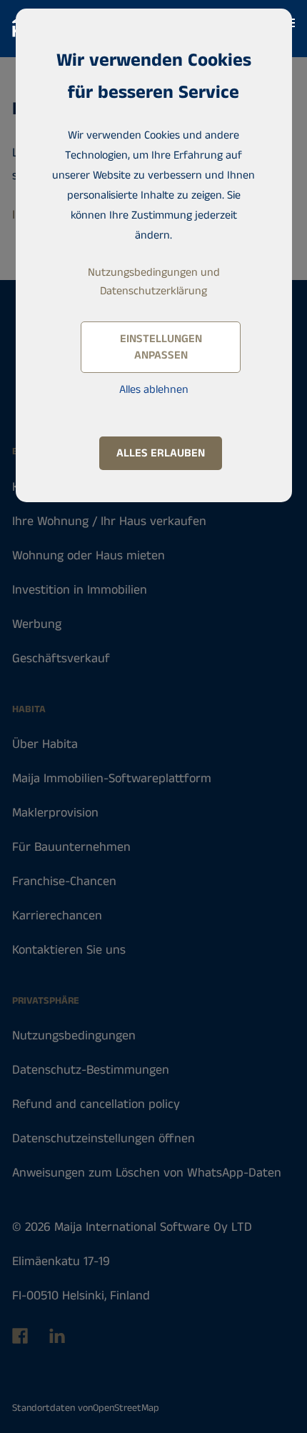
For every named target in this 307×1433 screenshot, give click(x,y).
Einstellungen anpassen (161, 347)
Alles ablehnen (153, 389)
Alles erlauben (160, 453)
